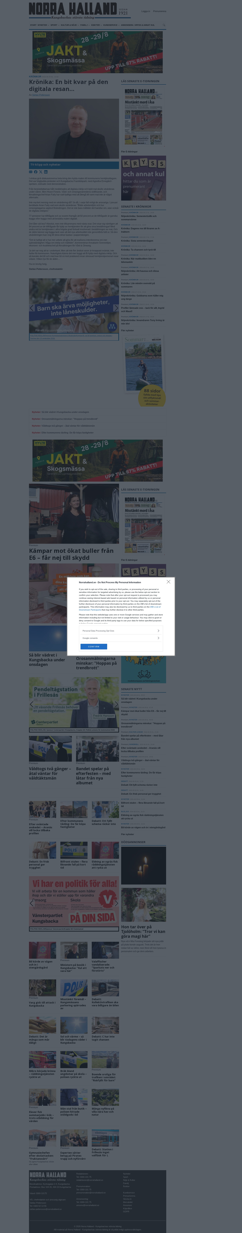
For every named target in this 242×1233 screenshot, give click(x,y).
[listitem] (121, 630)
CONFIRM (93, 646)
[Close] (169, 582)
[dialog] (121, 616)
